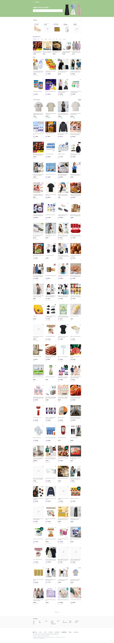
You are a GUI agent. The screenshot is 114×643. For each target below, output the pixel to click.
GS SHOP (35, 39)
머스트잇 (46, 621)
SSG (53, 39)
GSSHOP (52, 621)
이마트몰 (64, 39)
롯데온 (56, 39)
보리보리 (70, 622)
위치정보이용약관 (57, 632)
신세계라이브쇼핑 (53, 623)
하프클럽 (45, 39)
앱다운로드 (35, 632)
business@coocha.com (62, 637)
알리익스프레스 (65, 622)
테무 (63, 621)
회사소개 (40, 632)
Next (81, 27)
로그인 (74, 2)
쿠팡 (38, 39)
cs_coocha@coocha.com (51, 637)
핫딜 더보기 (56, 612)
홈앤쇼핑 (52, 622)
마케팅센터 (70, 632)
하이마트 (58, 621)
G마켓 (42, 39)
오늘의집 (50, 39)
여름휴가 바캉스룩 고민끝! (40, 7)
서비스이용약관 (50, 632)
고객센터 (45, 632)
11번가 (60, 39)
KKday (76, 622)
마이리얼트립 (77, 621)
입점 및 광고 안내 (76, 632)
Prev (33, 27)
